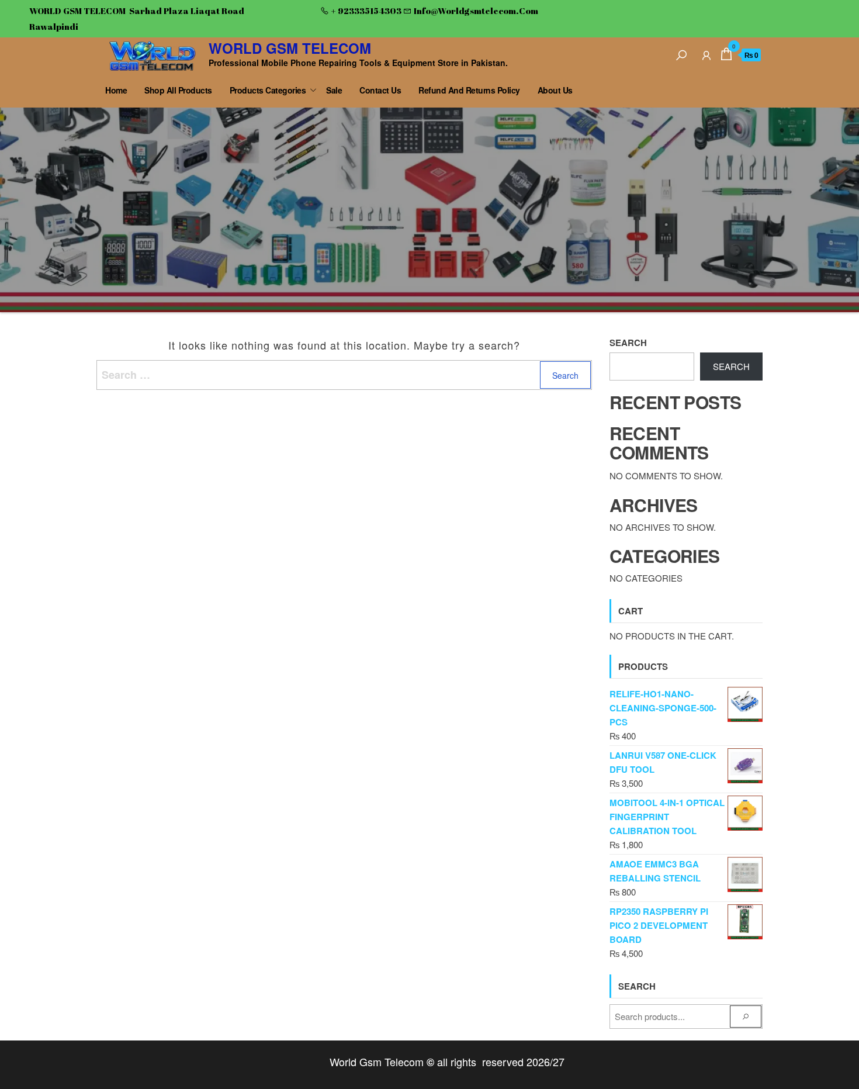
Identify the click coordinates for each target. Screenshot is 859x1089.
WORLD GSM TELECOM (290, 48)
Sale (334, 90)
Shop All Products (178, 90)
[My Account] (706, 53)
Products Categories (268, 90)
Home (116, 90)
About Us (555, 90)
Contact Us (380, 90)
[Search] (681, 53)
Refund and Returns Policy (469, 90)
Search (628, 342)
